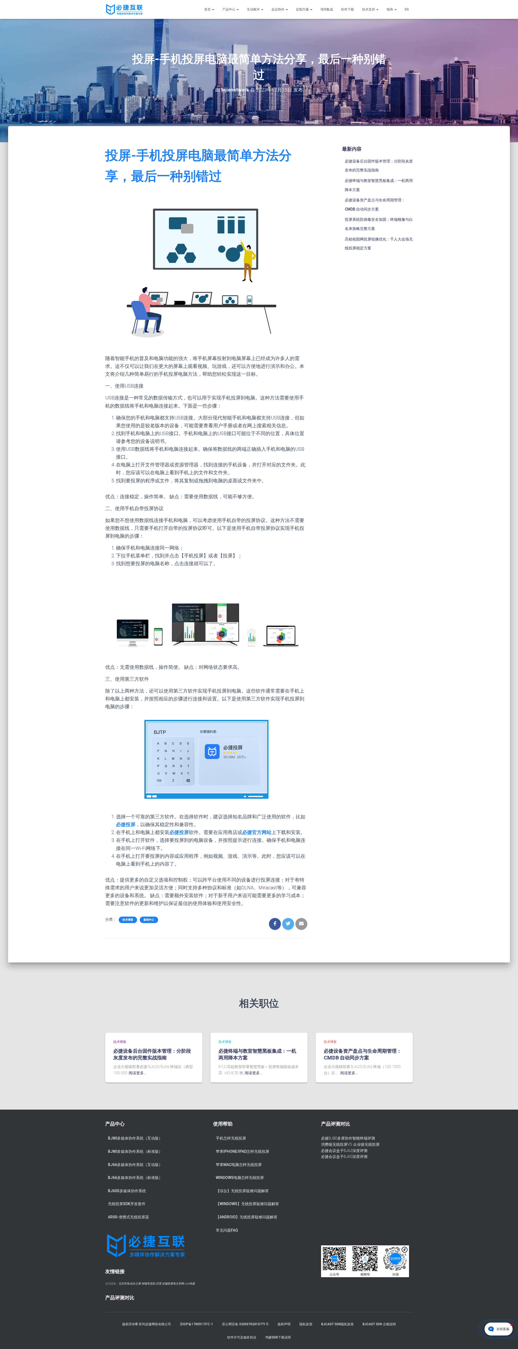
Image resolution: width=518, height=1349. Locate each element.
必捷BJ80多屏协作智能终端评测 (348, 1138)
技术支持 (369, 9)
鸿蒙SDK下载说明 (278, 1337)
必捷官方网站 (256, 832)
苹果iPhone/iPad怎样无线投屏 (242, 1151)
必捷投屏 (125, 824)
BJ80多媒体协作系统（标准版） (135, 1151)
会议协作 (278, 9)
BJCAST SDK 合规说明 (379, 1324)
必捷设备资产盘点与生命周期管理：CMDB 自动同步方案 (362, 1054)
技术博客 (127, 919)
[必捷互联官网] (124, 9)
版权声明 (284, 1324)
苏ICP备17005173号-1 (196, 1324)
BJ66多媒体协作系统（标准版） (135, 1177)
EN (407, 9)
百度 (159, 1283)
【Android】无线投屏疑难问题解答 (246, 1217)
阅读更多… (137, 1073)
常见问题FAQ (227, 1230)
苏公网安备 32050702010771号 (245, 1324)
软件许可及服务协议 (241, 1337)
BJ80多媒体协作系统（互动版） (135, 1138)
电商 (390, 9)
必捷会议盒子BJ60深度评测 (344, 1156)
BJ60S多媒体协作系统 (127, 1191)
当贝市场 (124, 1283)
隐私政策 (305, 1324)
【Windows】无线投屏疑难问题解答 (247, 1204)
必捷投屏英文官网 (173, 1283)
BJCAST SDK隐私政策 (337, 1324)
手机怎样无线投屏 (231, 1138)
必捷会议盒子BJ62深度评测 (344, 1150)
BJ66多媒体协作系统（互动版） (135, 1164)
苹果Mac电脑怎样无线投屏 (239, 1164)
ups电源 (190, 1283)
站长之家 (135, 1283)
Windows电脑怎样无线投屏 (240, 1177)
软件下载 (347, 9)
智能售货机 (148, 1283)
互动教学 (254, 9)
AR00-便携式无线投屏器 (128, 1217)
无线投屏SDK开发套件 (126, 1204)
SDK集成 (327, 9)
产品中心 (229, 9)
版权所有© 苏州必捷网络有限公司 (146, 1324)
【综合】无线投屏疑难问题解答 (242, 1191)
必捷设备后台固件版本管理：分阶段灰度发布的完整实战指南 (152, 1054)
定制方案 (303, 9)
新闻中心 (149, 919)
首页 (208, 9)
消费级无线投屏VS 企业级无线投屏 (350, 1144)
